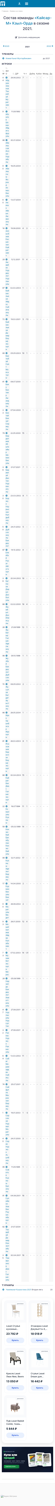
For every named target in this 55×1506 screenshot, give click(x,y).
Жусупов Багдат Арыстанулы (7, 698)
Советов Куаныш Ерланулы (7, 1181)
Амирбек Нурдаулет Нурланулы (7, 273)
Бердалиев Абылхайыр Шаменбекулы (7, 449)
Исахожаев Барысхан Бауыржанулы (7, 757)
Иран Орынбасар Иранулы (7, 726)
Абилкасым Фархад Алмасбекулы (7, 182)
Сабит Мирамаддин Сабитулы (7, 1069)
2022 (49, 46)
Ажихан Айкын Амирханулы (7, 213)
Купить (15, 1340)
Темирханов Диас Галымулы (7, 1269)
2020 (7, 46)
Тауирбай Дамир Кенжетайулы (7, 1240)
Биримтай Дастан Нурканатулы (7, 481)
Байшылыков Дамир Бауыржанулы (7, 335)
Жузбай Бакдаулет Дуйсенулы (7, 669)
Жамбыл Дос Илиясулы (7, 615)
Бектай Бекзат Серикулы (7, 421)
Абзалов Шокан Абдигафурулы (7, 125)
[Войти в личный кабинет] (19, 3)
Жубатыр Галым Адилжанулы (7, 641)
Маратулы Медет (7, 912)
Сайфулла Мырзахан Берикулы (7, 1098)
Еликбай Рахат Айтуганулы (7, 563)
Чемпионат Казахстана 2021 (18, 1289)
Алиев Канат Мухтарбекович (18, 58)
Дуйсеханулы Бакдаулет (7, 537)
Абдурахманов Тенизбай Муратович (7, 94)
